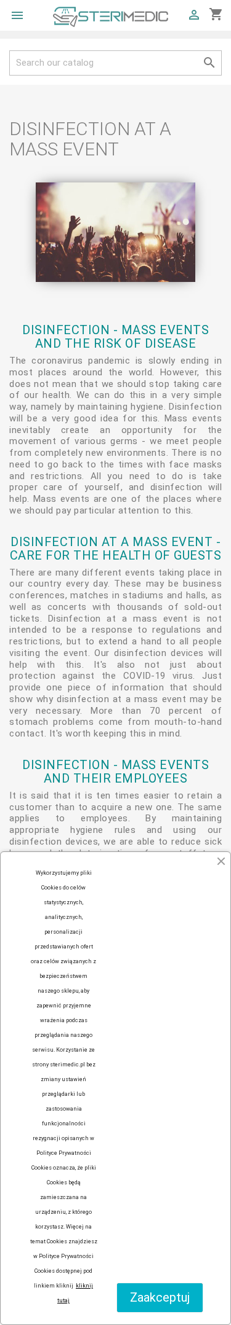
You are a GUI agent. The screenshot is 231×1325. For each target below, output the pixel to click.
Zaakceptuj (160, 1297)
